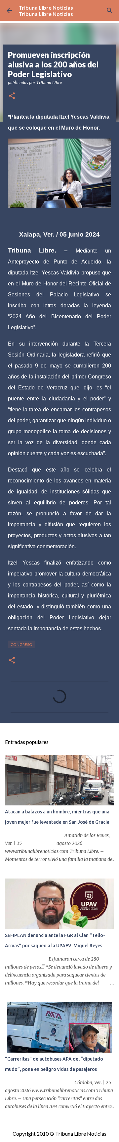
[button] (12, 96)
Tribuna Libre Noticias (46, 7)
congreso (21, 644)
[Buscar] (110, 11)
